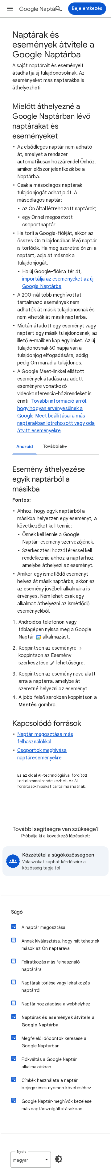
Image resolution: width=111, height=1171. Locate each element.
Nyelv (21, 1151)
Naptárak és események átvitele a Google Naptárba (58, 1021)
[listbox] (54, 446)
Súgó (17, 912)
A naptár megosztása (43, 927)
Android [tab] (24, 446)
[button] (9, 8)
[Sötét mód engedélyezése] (58, 1159)
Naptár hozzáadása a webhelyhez (56, 1004)
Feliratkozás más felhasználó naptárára (51, 965)
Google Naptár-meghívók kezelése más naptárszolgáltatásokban (57, 1105)
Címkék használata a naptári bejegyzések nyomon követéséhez (56, 1084)
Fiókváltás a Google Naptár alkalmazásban (49, 1063)
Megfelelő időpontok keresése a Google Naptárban (54, 1042)
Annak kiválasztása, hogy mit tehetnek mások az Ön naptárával (60, 944)
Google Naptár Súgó (42, 9)
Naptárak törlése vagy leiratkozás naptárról (56, 986)
